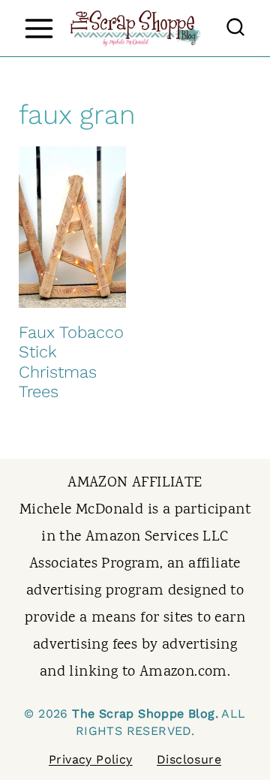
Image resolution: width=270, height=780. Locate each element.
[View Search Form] (235, 28)
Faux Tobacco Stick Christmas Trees (71, 362)
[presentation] (72, 227)
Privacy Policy (91, 759)
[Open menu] (38, 28)
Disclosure (189, 759)
